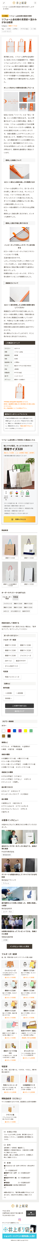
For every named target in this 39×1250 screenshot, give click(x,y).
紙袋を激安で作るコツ (26, 426)
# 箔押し (16, 782)
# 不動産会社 (15, 746)
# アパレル (5, 746)
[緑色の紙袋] (31, 731)
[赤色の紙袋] (9, 731)
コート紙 (33, 29)
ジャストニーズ (8, 603)
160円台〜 (15, 29)
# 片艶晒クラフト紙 (9, 758)
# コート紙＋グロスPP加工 (11, 761)
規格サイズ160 (18, 603)
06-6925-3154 (9, 1215)
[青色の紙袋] (14, 731)
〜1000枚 (8, 693)
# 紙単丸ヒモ (6, 803)
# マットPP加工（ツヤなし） (12, 779)
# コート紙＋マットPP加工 (11, 764)
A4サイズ (6, 611)
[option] (19, 473)
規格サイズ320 (12, 26)
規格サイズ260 (8, 607)
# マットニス (6, 782)
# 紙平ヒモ (5, 812)
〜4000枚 (19, 693)
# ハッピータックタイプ (10, 794)
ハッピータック (6, 31)
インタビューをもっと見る (19, 946)
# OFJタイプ (15, 791)
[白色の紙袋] (4, 731)
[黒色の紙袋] (9, 736)
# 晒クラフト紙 (23, 758)
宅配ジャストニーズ (12, 677)
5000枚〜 (8, 698)
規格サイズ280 (18, 607)
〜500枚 (8, 29)
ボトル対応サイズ (15, 611)
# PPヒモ (24, 809)
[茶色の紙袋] (4, 736)
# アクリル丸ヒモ (8, 806)
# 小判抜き (24, 794)
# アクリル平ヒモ (22, 806)
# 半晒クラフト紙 (8, 767)
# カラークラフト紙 (23, 767)
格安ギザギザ (26, 611)
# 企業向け (26, 746)
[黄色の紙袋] (26, 731)
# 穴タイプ (5, 791)
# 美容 (4, 749)
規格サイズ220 (28, 603)
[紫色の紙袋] (20, 731)
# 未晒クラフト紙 (29, 764)
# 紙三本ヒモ (17, 803)
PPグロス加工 (24, 29)
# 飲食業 (19, 749)
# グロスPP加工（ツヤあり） (12, 776)
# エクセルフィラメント (10, 809)
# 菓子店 (11, 749)
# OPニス (27, 779)
